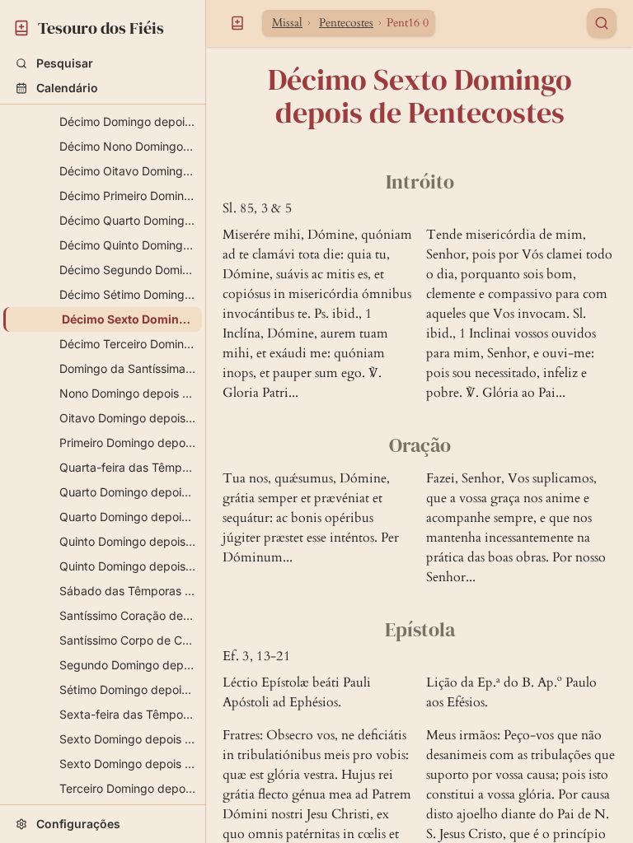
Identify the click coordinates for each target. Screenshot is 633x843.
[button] (103, 63)
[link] (102, 25)
